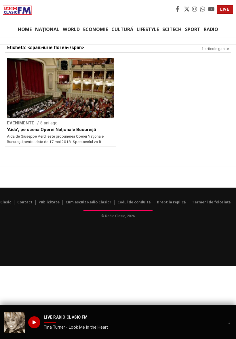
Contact (25, 202)
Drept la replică (171, 202)
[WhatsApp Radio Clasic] (203, 9)
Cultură (122, 29)
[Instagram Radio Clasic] (195, 9)
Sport (192, 29)
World (71, 29)
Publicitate (49, 202)
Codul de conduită (134, 202)
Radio (211, 29)
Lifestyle (148, 29)
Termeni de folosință (211, 202)
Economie (95, 29)
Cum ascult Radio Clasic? (88, 202)
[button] (14, 322)
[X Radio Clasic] (187, 9)
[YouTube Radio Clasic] (211, 9)
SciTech (172, 29)
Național (47, 29)
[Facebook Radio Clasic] (179, 9)
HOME (25, 29)
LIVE (225, 9)
